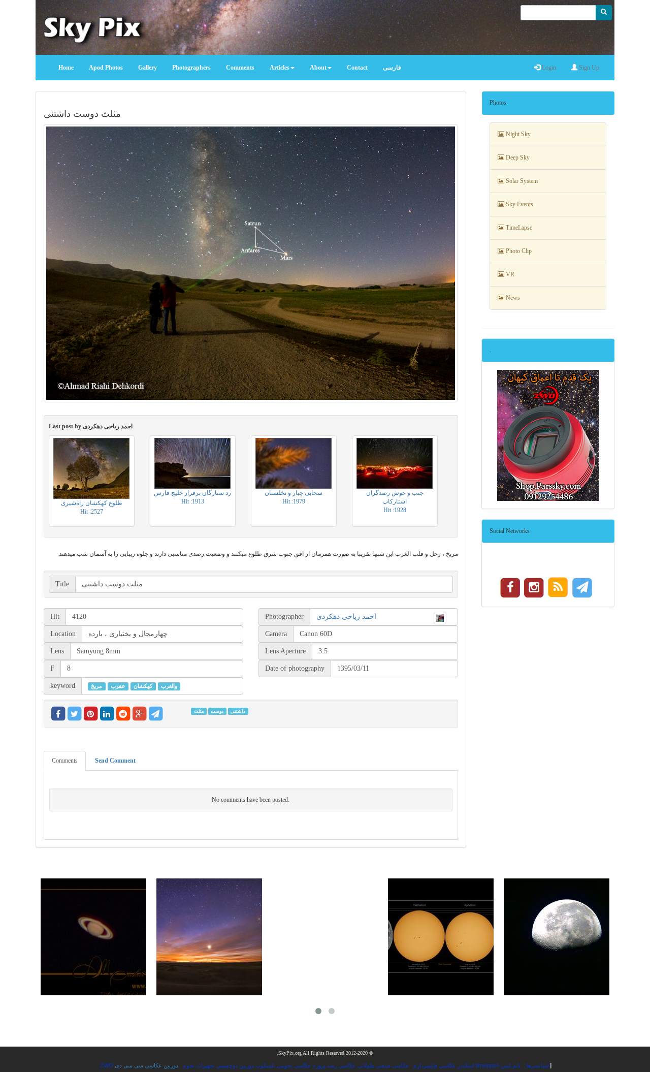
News (512, 297)
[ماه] (556, 936)
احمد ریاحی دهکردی (346, 616)
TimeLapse (518, 227)
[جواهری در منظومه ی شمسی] (93, 936)
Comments (65, 760)
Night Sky (517, 134)
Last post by (91, 426)
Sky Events (518, 204)
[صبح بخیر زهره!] (209, 936)
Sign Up (588, 67)
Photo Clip (518, 251)
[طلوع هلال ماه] (325, 936)
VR (509, 274)
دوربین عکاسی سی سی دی (146, 1065)
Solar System (521, 180)
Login (548, 67)
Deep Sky (517, 157)
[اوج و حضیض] (441, 936)
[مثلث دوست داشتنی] (251, 263)
